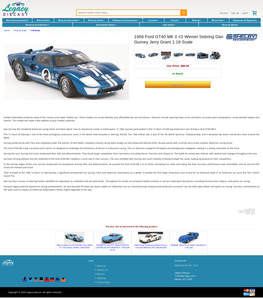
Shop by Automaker (68, 20)
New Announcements (17, 20)
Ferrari (174, 20)
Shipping (101, 278)
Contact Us (102, 269)
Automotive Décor (105, 25)
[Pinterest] (46, 280)
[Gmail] (52, 280)
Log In (245, 13)
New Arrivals (43, 20)
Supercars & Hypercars (245, 20)
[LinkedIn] (57, 280)
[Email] (41, 280)
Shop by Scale (95, 20)
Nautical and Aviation (37, 25)
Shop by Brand (229, 25)
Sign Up (235, 13)
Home (7, 30)
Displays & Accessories (125, 20)
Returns (101, 274)
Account (224, 13)
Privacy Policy (103, 282)
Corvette (152, 20)
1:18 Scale (35, 30)
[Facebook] (24, 280)
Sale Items (168, 25)
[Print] (35, 280)
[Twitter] (30, 280)
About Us (101, 265)
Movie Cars (217, 20)
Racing (196, 20)
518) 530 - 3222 (190, 265)
